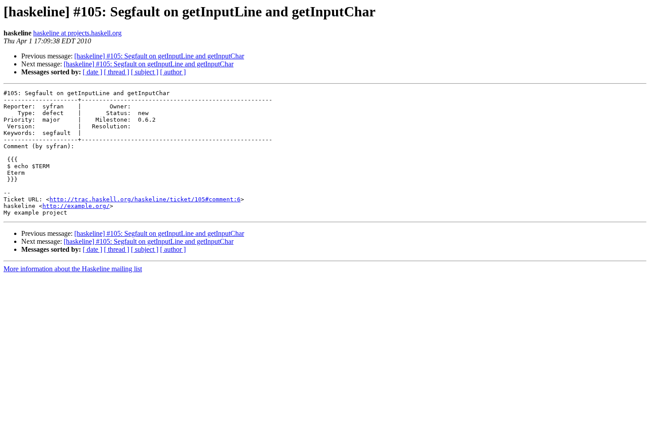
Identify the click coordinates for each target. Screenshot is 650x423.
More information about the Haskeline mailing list (73, 269)
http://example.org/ (76, 206)
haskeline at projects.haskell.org (77, 33)
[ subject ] (144, 72)
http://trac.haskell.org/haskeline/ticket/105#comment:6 (145, 199)
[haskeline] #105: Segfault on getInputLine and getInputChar (159, 56)
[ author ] (173, 72)
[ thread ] (116, 72)
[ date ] (92, 72)
